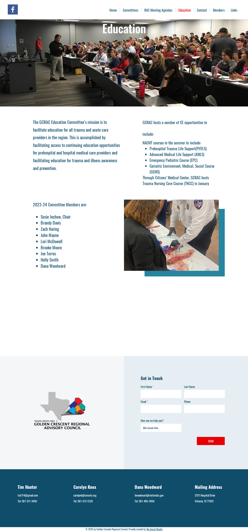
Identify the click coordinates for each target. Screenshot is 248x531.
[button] (219, 9)
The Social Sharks (154, 529)
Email (143, 401)
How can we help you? (152, 420)
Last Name (189, 386)
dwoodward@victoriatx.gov (149, 495)
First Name (146, 386)
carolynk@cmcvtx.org (84, 495)
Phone (187, 401)
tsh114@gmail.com (28, 495)
